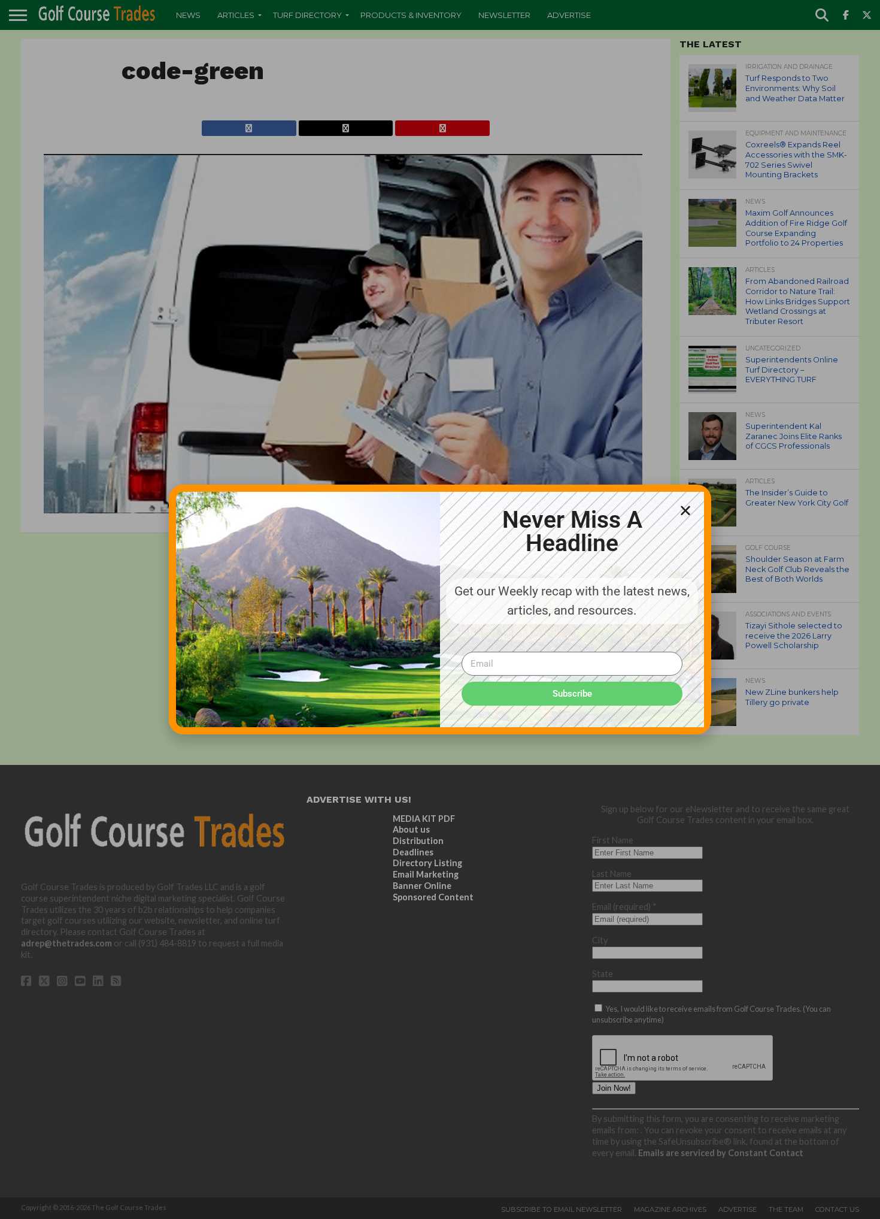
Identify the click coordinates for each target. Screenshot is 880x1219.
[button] (685, 510)
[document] (440, 609)
